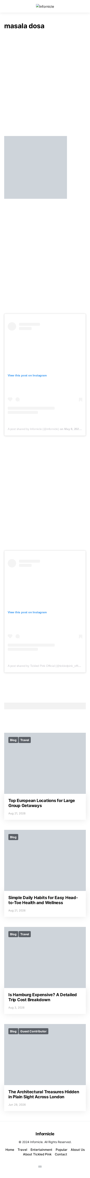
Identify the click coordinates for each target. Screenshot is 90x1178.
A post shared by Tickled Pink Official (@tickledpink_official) (46, 665)
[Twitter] (60, 1164)
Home (9, 1150)
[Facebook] (50, 1164)
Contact (61, 1154)
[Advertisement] (45, 84)
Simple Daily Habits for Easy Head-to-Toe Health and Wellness (43, 900)
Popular (61, 1150)
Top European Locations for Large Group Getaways (41, 803)
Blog (13, 740)
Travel (24, 740)
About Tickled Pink (37, 1154)
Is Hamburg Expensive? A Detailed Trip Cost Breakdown (42, 997)
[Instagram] (30, 1164)
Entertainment (41, 1150)
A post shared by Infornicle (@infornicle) (33, 429)
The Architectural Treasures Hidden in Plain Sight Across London (43, 1094)
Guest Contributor (33, 1031)
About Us (78, 1150)
